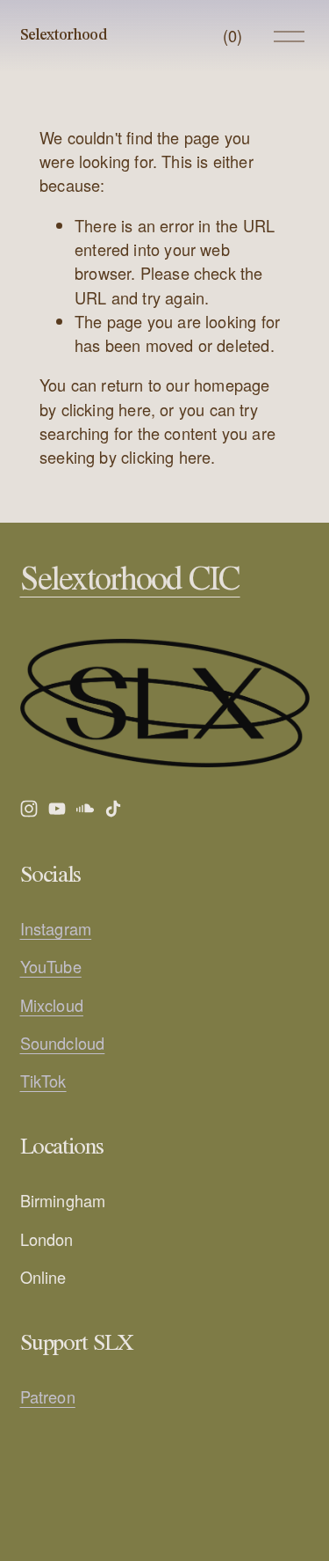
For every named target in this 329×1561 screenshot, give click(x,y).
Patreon (47, 1396)
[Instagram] (29, 808)
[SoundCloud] (85, 808)
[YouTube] (57, 808)
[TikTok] (113, 808)
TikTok (43, 1080)
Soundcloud (62, 1042)
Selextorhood (63, 35)
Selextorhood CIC (130, 580)
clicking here (106, 409)
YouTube (51, 966)
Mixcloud (51, 1004)
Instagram (56, 928)
